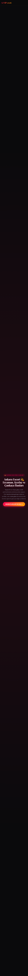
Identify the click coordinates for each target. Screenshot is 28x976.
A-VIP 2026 (6, 2)
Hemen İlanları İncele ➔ (14, 504)
